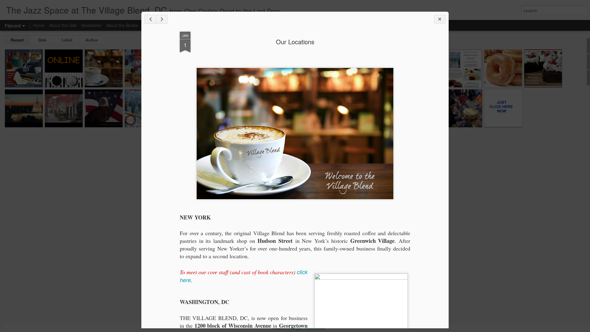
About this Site (63, 25)
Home (39, 25)
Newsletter (91, 25)
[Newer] (150, 19)
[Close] (440, 19)
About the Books (122, 25)
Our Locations (295, 41)
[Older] (161, 19)
